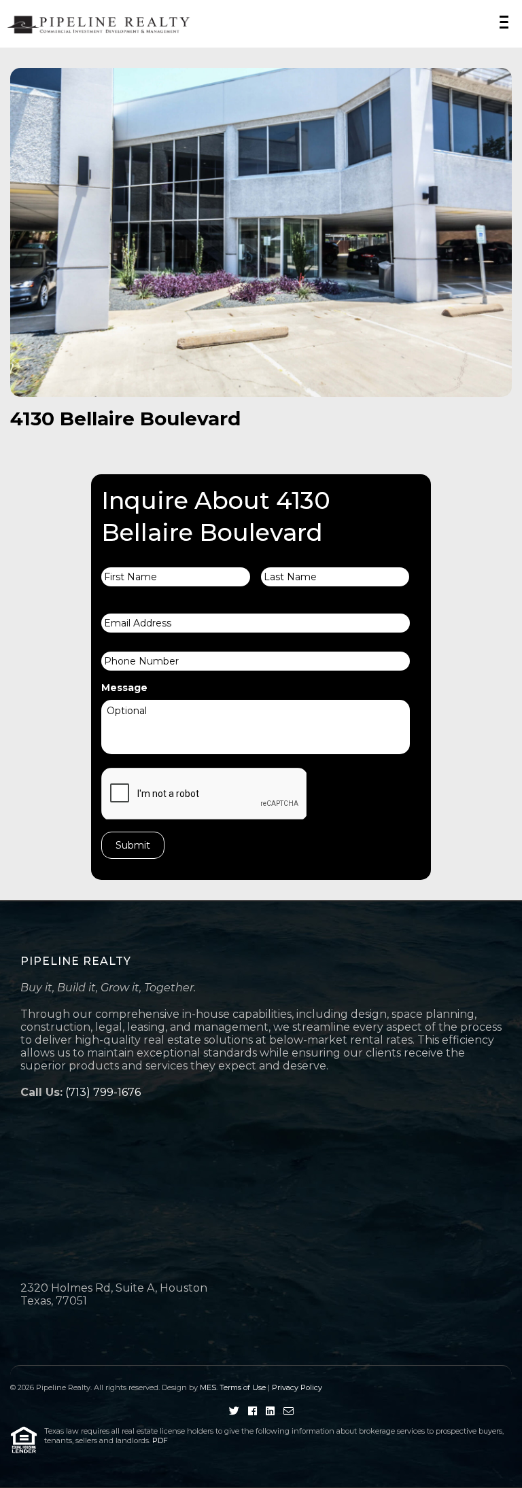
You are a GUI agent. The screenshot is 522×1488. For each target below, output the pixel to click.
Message (124, 687)
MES (208, 1387)
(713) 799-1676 (103, 1092)
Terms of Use (243, 1387)
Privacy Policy (297, 1387)
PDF (160, 1440)
